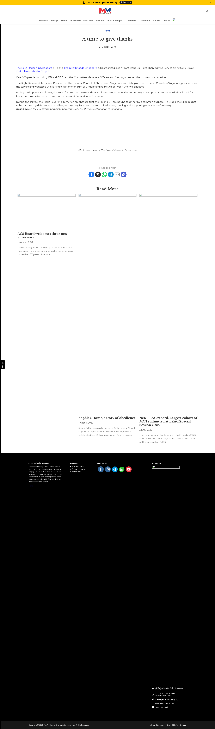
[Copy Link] (124, 174)
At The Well (76, 471)
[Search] (206, 11)
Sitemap (183, 725)
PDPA (175, 725)
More (31, 486)
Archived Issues (78, 469)
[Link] (105, 11)
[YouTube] (129, 469)
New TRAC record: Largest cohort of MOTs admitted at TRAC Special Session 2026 (168, 421)
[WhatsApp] (122, 469)
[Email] (117, 174)
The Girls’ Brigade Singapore (80, 68)
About (152, 725)
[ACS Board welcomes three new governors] (46, 211)
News (107, 30)
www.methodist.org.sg (164, 703)
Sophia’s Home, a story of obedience (107, 418)
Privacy (168, 725)
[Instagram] (108, 469)
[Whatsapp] (104, 174)
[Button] (210, 2)
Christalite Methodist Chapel (32, 71)
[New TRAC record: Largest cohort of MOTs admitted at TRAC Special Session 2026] (168, 303)
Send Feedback (161, 707)
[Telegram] (111, 174)
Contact (160, 725)
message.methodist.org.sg (166, 699)
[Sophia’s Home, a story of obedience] (107, 303)
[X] (98, 174)
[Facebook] (91, 174)
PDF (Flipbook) (78, 466)
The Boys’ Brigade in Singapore (34, 68)
